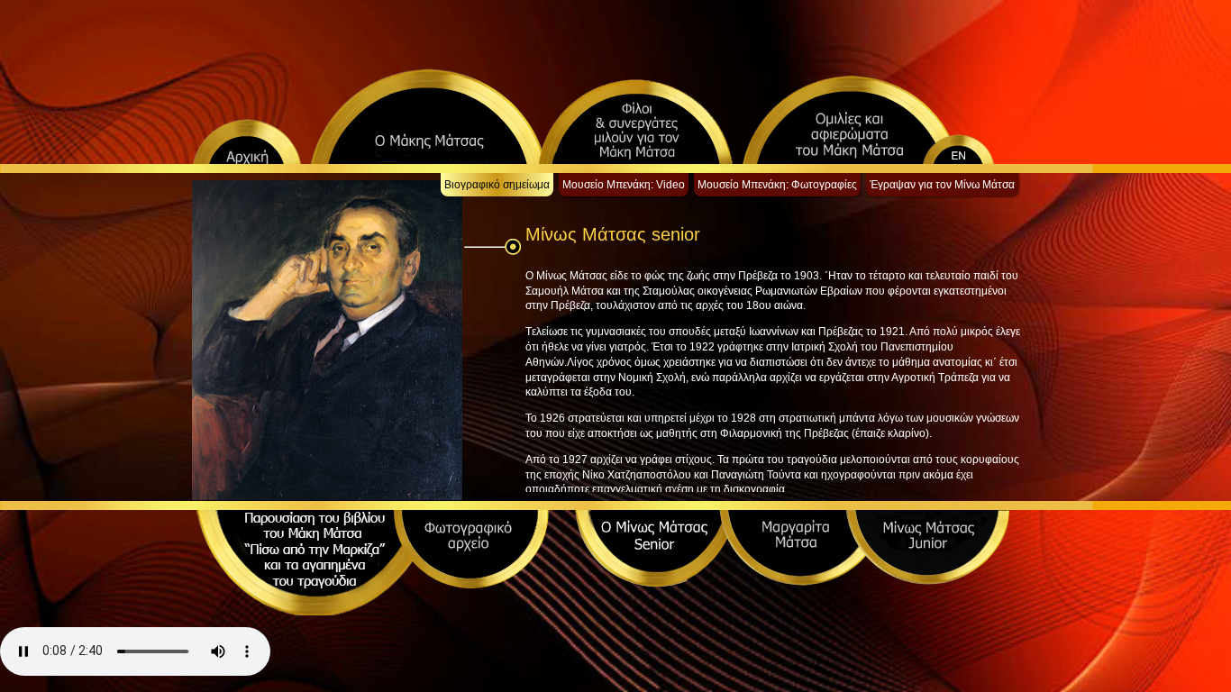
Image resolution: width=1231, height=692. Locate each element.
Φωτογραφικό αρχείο (471, 549)
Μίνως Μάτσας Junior (927, 547)
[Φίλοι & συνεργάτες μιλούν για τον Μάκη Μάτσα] (635, 121)
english (978, 141)
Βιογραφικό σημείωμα (497, 184)
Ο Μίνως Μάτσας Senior (656, 548)
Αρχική (247, 141)
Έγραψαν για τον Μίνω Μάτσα (942, 184)
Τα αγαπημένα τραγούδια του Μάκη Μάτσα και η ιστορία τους (313, 568)
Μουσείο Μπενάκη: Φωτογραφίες (777, 184)
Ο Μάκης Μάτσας (428, 116)
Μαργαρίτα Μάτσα (800, 548)
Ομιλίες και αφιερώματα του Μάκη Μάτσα (851, 119)
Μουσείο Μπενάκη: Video (623, 184)
